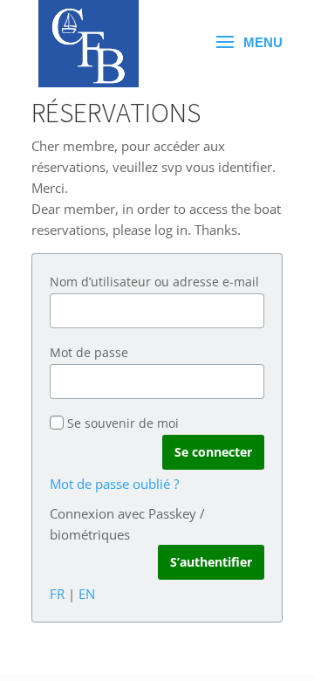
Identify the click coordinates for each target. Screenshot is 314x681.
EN (86, 593)
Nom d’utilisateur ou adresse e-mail (154, 281)
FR (57, 593)
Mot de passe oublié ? (114, 483)
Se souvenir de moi (123, 423)
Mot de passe (89, 352)
